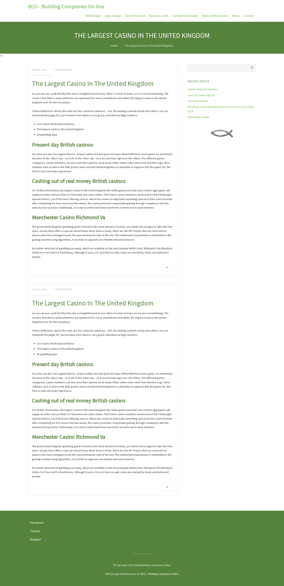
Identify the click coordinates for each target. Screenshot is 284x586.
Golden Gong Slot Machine (203, 89)
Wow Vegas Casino (198, 117)
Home (114, 45)
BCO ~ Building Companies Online (160, 574)
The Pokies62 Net (198, 101)
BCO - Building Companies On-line (66, 6)
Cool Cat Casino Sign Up (201, 95)
